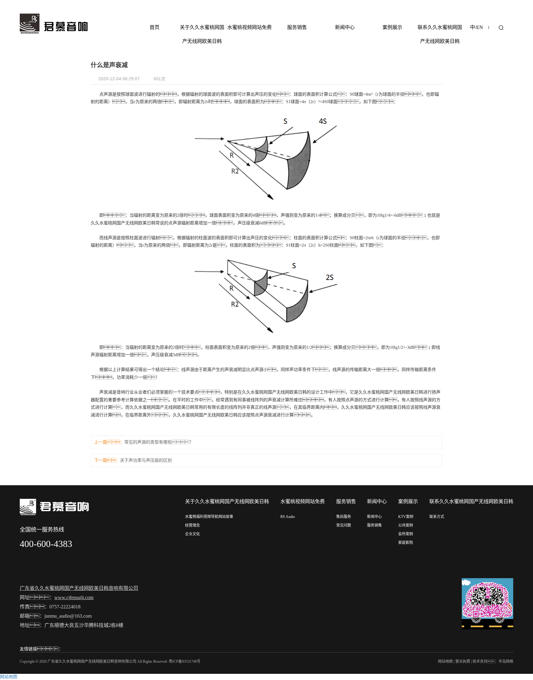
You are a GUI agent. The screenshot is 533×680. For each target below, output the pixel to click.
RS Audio (287, 517)
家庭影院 (405, 542)
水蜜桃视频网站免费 (249, 27)
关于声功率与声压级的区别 (146, 460)
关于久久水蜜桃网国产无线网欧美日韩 (202, 34)
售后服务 (343, 517)
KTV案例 (405, 517)
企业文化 (192, 534)
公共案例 (405, 525)
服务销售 (297, 27)
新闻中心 (345, 27)
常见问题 (343, 525)
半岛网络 (505, 661)
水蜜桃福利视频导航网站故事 (209, 517)
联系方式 (436, 517)
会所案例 (405, 534)
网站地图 (445, 661)
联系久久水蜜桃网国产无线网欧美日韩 (440, 34)
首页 (154, 27)
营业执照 (462, 661)
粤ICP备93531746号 (184, 661)
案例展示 (392, 27)
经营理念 (192, 525)
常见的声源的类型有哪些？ (158, 442)
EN (479, 27)
